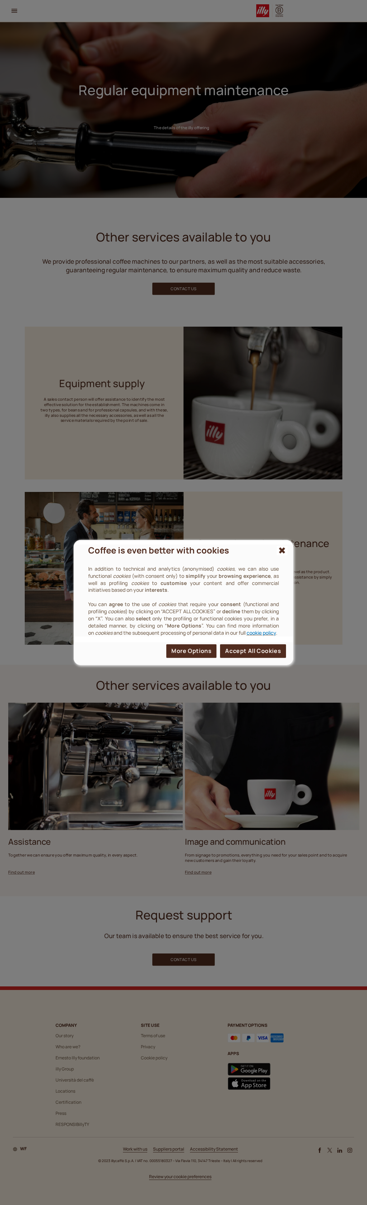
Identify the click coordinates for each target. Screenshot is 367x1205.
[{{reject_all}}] (282, 550)
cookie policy (261, 632)
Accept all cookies (253, 650)
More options (191, 650)
